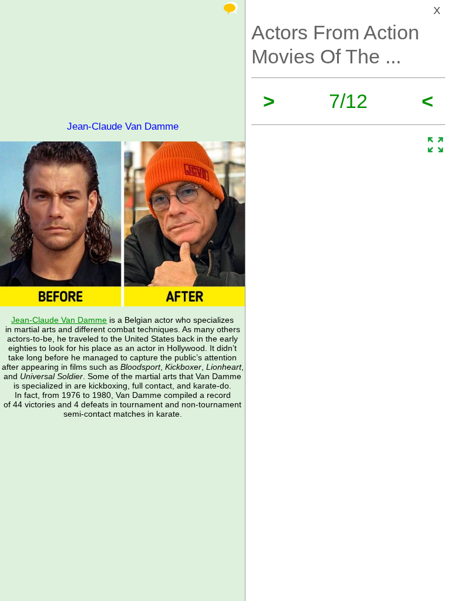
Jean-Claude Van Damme (59, 320)
